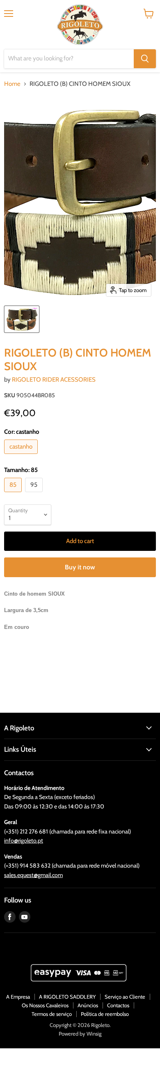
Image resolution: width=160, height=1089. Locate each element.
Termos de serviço (52, 1014)
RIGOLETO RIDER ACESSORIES (54, 379)
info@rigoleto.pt (23, 840)
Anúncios (88, 1005)
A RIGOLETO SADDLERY (67, 996)
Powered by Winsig (80, 1033)
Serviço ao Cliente (125, 996)
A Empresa (18, 996)
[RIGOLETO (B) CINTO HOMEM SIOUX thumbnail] (22, 319)
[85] (14, 494)
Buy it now (80, 567)
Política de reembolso (105, 1014)
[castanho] (22, 456)
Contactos (118, 1005)
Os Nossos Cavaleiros (45, 1005)
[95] (35, 494)
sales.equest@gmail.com (33, 875)
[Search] (145, 58)
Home (12, 84)
